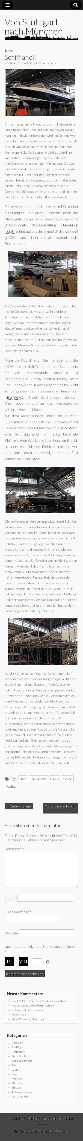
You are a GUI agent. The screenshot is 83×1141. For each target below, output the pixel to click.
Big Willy (14, 397)
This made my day (22, 1092)
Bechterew (18, 1051)
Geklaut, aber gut (22, 1060)
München (17, 1078)
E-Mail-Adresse (18, 912)
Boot (23, 779)
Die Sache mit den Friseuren (37, 1005)
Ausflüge (17, 1047)
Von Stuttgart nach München (34, 26)
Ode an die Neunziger (31, 1019)
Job (10, 51)
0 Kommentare (47, 63)
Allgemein (17, 1042)
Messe (67, 779)
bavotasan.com (59, 1131)
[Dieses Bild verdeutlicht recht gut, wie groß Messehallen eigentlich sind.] (40, 513)
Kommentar (14, 848)
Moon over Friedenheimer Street (48, 1001)
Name (11, 898)
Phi (11, 63)
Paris (23, 1014)
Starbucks (17, 1083)
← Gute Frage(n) (19, 806)
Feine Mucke (19, 1056)
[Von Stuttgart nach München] (41, 35)
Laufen (16, 1069)
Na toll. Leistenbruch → (60, 808)
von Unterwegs (21, 1096)
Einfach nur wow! (34, 1010)
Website (11, 932)
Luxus (54, 779)
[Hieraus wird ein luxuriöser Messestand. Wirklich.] (42, 664)
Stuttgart (17, 1087)
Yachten (12, 786)
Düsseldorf (38, 779)
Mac (14, 1074)
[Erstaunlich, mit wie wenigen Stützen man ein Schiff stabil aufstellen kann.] (40, 115)
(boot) (10, 231)
